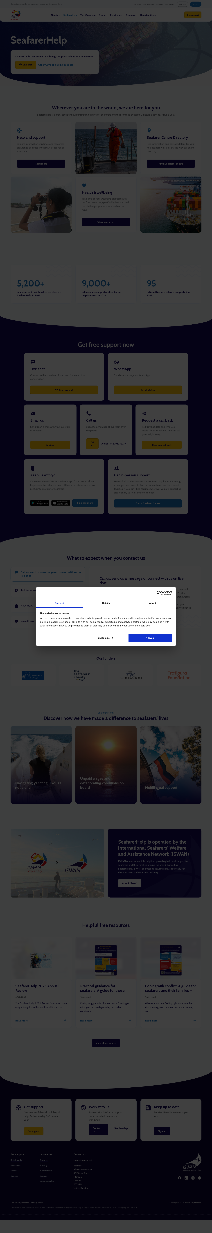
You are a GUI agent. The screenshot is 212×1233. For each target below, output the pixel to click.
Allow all (150, 638)
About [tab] (152, 603)
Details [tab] (106, 603)
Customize (104, 638)
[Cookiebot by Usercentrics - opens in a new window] (158, 593)
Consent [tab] (59, 603)
